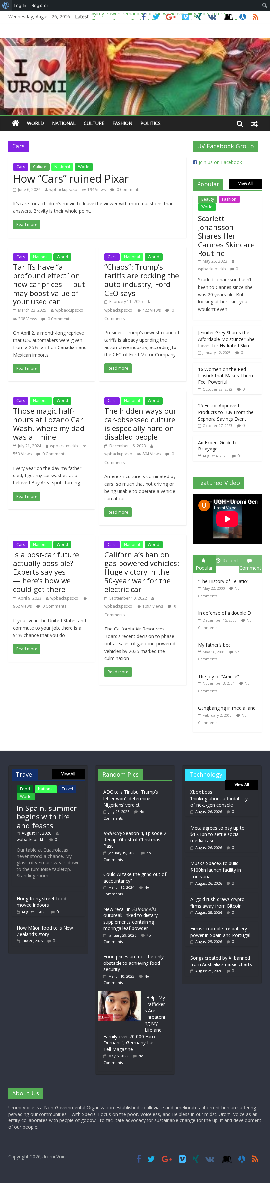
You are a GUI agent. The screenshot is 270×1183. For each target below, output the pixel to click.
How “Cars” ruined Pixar (71, 178)
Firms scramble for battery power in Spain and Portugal (220, 931)
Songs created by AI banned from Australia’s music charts (221, 961)
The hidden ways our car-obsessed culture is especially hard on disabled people (140, 424)
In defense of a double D (224, 613)
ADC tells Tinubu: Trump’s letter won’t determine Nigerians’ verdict (130, 798)
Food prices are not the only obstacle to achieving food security (133, 962)
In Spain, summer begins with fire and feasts (47, 816)
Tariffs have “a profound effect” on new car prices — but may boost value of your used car (49, 284)
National (64, 123)
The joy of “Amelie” (218, 676)
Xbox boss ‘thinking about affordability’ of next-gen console (219, 798)
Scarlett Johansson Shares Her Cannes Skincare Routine (226, 235)
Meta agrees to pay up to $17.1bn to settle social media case (217, 834)
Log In (20, 5)
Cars (20, 166)
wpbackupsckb (63, 189)
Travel (67, 789)
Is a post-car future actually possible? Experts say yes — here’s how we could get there (46, 572)
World (35, 123)
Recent (230, 560)
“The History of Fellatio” (223, 581)
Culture (94, 123)
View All (245, 183)
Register (39, 5)
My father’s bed (214, 645)
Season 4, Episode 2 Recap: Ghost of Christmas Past (134, 839)
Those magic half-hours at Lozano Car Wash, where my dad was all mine (48, 424)
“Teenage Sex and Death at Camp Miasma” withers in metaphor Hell (164, 17)
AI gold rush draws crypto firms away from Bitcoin (217, 902)
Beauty (207, 199)
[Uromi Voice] (15, 123)
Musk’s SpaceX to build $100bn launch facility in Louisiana (215, 869)
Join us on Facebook (220, 162)
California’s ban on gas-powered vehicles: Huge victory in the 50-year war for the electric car (141, 572)
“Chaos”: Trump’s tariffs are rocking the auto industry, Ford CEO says (141, 279)
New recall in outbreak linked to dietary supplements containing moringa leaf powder (130, 919)
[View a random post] (254, 123)
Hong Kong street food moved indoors (41, 901)
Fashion (122, 123)
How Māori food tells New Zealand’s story (45, 931)
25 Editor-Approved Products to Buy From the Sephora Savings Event (226, 412)
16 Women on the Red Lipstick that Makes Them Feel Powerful (225, 375)
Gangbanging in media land (227, 708)
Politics (150, 123)
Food (25, 789)
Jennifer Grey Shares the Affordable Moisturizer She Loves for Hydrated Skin (226, 338)
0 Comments (128, 189)
